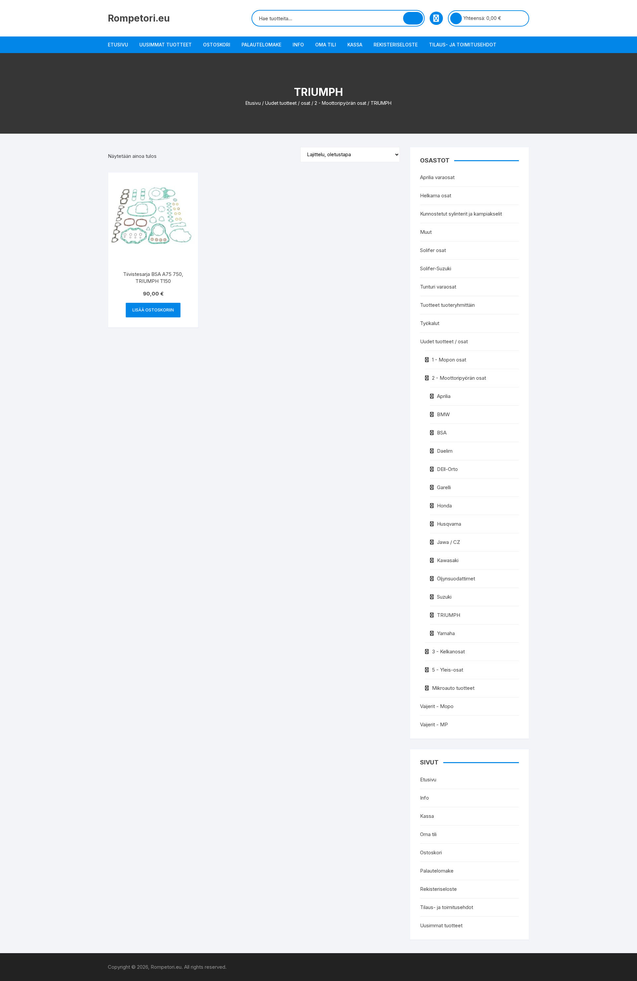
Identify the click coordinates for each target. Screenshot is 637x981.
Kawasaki (448, 560)
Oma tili (325, 44)
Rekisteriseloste (396, 44)
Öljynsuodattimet (456, 578)
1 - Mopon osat (449, 360)
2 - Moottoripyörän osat (340, 103)
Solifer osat (433, 250)
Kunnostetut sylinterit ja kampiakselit (461, 214)
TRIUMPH (448, 615)
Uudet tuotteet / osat (287, 103)
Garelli (444, 487)
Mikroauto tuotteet (453, 688)
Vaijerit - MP (434, 724)
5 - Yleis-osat (447, 670)
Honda (444, 505)
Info (298, 44)
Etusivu (118, 44)
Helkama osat (435, 195)
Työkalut (429, 323)
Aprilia (444, 396)
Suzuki (444, 597)
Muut (426, 232)
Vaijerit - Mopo (437, 706)
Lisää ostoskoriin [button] (153, 309)
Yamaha (446, 633)
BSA (442, 432)
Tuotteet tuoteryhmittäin (447, 305)
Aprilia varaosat (437, 177)
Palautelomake (261, 44)
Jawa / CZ (448, 542)
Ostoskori (216, 44)
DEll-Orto (447, 469)
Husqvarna (449, 524)
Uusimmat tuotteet (165, 44)
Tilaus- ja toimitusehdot (462, 44)
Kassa (354, 44)
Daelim (445, 451)
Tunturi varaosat (438, 287)
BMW (443, 414)
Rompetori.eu (139, 18)
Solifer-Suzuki (435, 268)
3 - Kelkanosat (448, 651)
